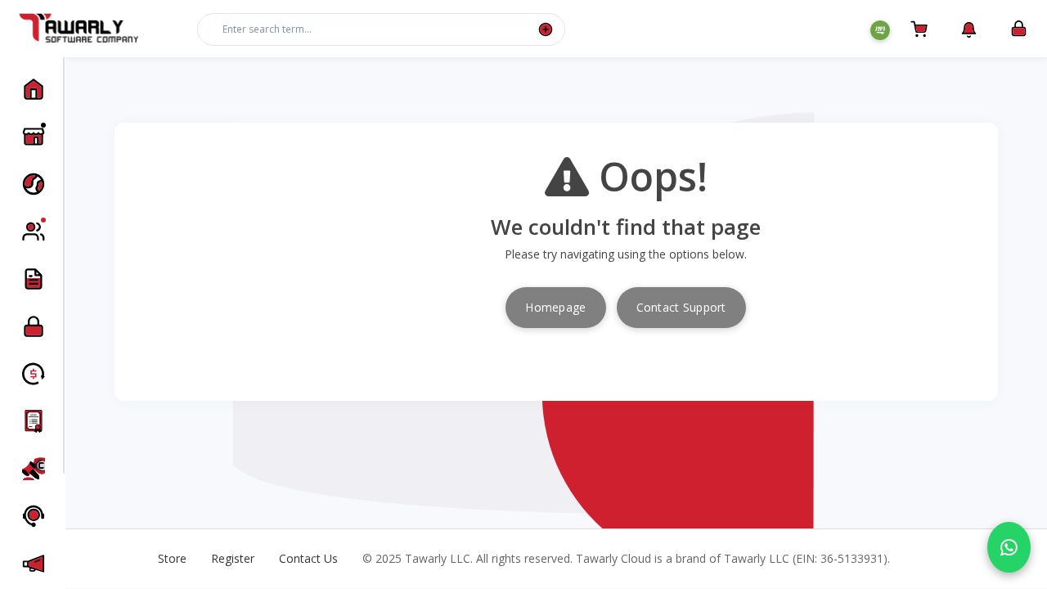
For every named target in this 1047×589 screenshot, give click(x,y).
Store (172, 558)
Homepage (555, 307)
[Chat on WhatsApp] (1009, 547)
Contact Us (308, 558)
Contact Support (681, 307)
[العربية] (880, 30)
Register (232, 558)
